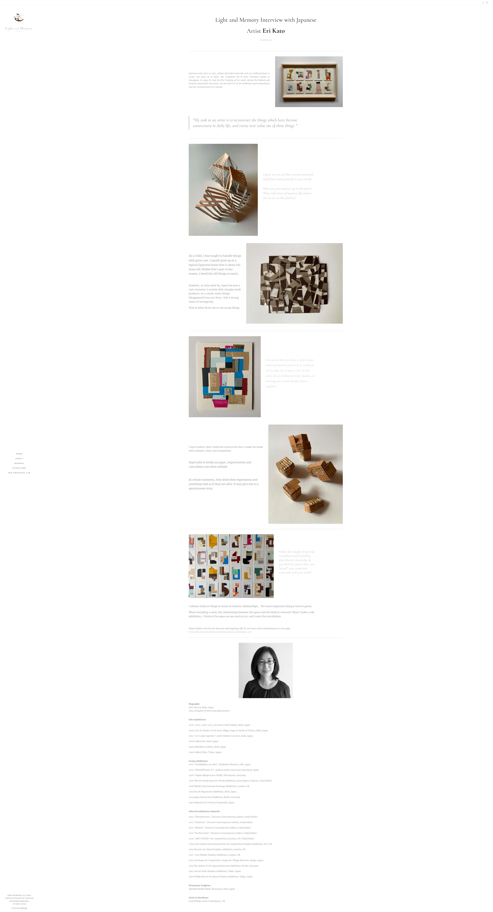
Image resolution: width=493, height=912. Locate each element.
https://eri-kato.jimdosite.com (204, 631)
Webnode (23, 908)
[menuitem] (19, 454)
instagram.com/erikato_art (237, 631)
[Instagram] (487, 2)
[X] (483, 2)
